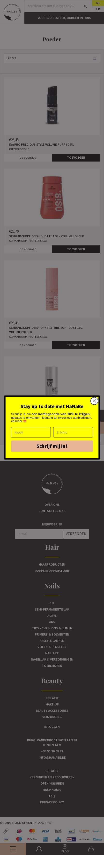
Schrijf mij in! (52, 446)
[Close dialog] (94, 401)
